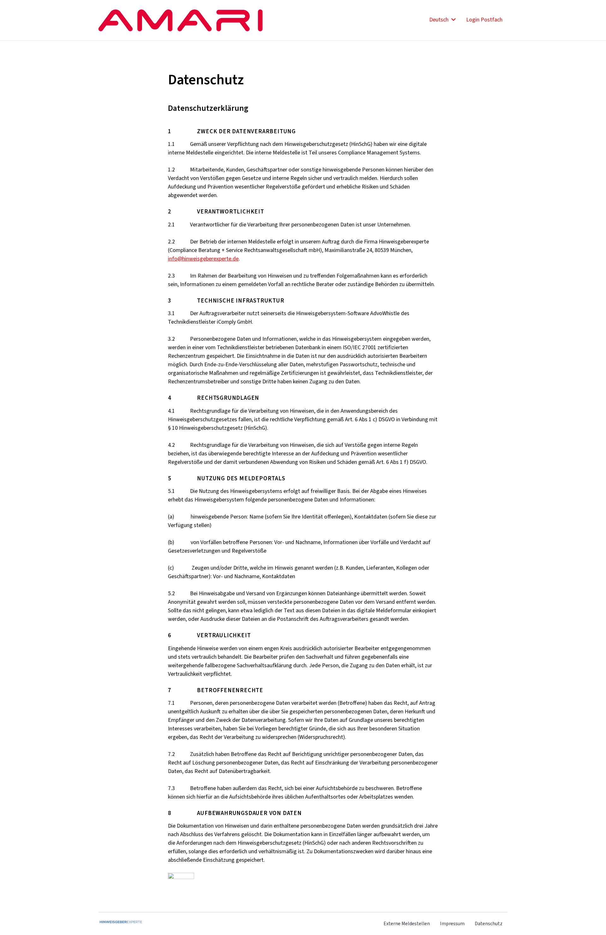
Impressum (452, 923)
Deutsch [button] (439, 19)
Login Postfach (484, 19)
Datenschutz (488, 923)
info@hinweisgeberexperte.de (203, 258)
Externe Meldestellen (406, 923)
